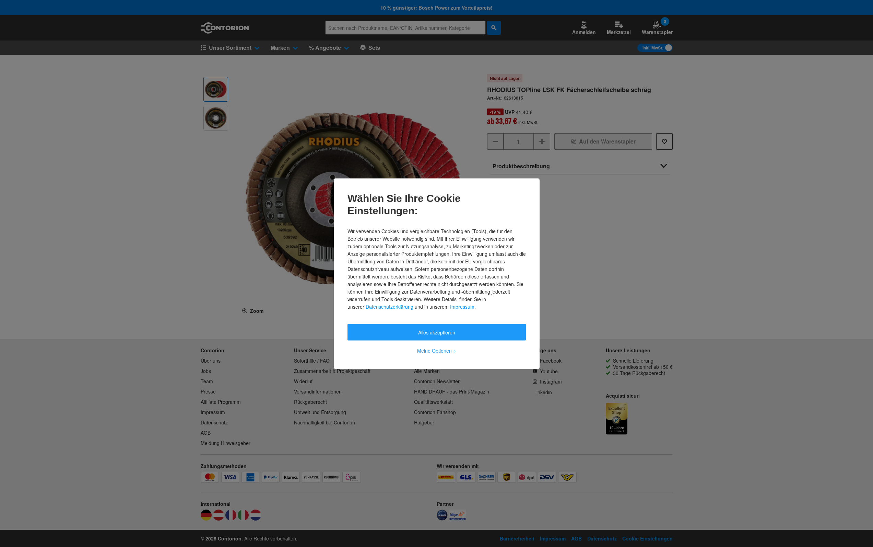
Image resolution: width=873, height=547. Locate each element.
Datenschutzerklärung (389, 306)
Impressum (462, 306)
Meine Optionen (436, 350)
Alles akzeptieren (436, 332)
